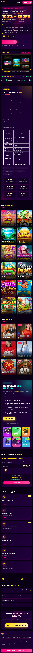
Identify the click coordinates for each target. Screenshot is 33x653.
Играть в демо (9, 418)
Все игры (3, 207)
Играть (24, 648)
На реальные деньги (11, 423)
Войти (19, 2)
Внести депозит (16, 482)
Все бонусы (23, 42)
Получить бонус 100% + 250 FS (16, 625)
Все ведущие (4, 321)
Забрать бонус (8, 42)
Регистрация (27, 2)
